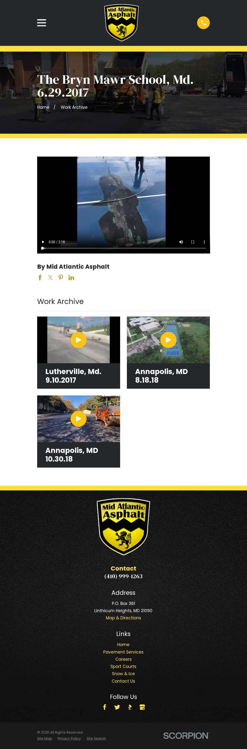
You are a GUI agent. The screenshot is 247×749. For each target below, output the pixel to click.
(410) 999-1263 (123, 576)
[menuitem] (44, 739)
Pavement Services (123, 652)
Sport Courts (123, 666)
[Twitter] (117, 707)
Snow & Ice (123, 674)
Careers (123, 659)
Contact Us (123, 681)
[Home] (121, 22)
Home (123, 644)
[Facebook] (105, 707)
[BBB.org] (130, 707)
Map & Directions (123, 618)
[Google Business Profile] (142, 707)
